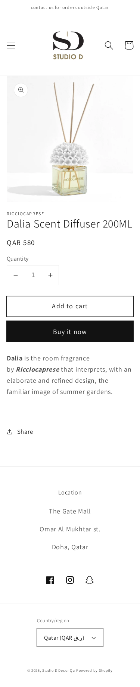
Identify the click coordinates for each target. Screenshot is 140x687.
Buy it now (70, 331)
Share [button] (25, 431)
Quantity (18, 258)
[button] (11, 45)
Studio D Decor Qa (58, 670)
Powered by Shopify (94, 670)
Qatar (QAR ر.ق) (64, 637)
